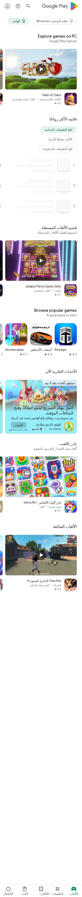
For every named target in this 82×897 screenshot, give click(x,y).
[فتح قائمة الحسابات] (7, 6)
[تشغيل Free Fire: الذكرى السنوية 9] (41, 555)
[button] (58, 129)
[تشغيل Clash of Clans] (41, 69)
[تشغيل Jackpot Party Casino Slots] (41, 261)
